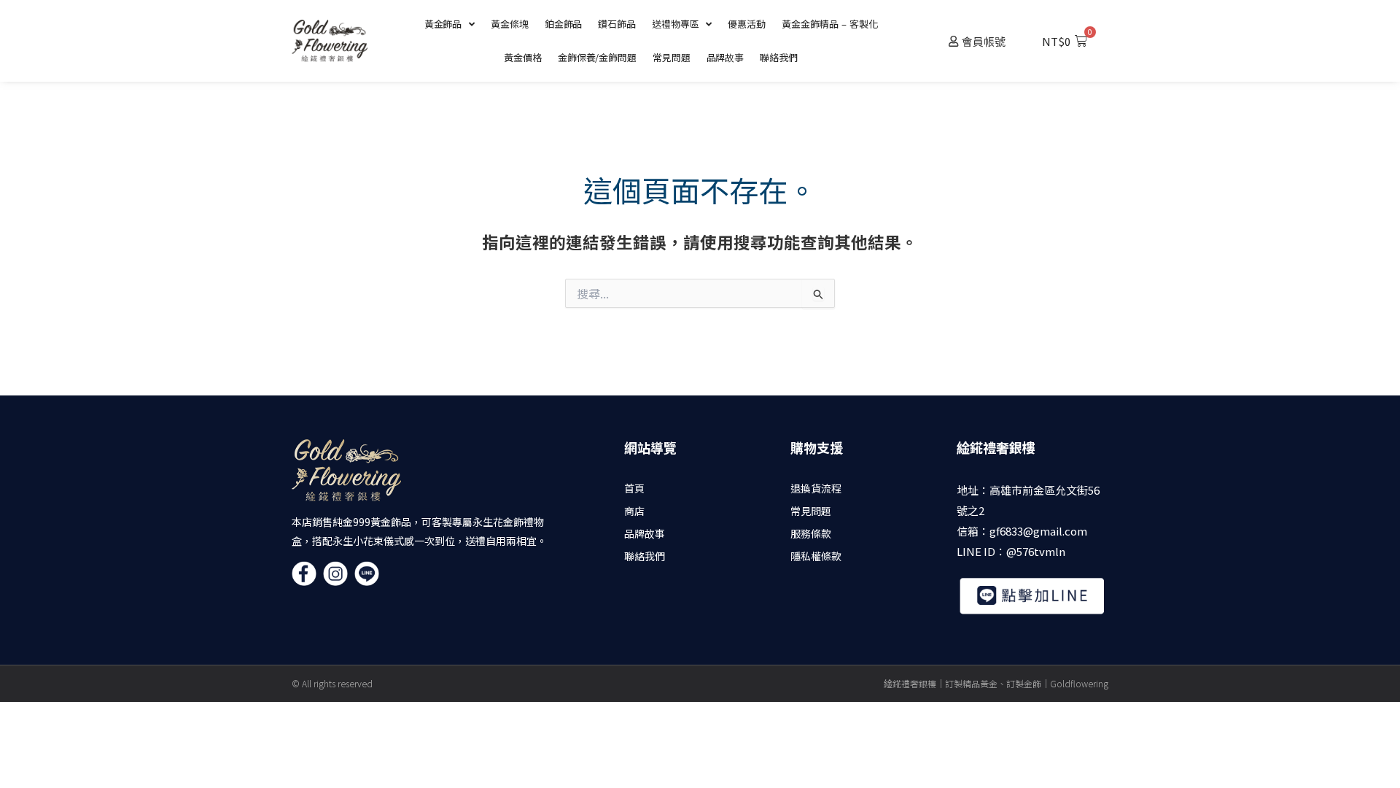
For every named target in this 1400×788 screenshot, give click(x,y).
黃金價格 (523, 57)
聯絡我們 (779, 57)
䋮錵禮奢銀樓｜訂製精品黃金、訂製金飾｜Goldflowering (996, 683)
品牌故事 (725, 57)
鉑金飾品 (564, 24)
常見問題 (672, 57)
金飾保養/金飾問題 (597, 57)
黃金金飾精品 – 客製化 (829, 24)
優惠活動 (747, 24)
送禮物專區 (675, 24)
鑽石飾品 (617, 24)
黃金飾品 (443, 24)
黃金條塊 (510, 24)
